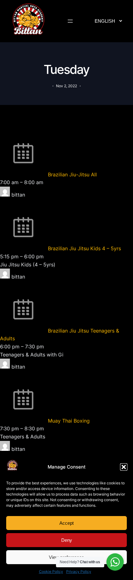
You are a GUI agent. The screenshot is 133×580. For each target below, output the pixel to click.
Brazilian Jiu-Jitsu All (72, 174)
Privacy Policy (78, 571)
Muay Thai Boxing (69, 421)
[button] (124, 467)
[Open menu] (70, 21)
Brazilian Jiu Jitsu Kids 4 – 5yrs (84, 248)
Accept (66, 523)
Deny (66, 540)
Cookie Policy (51, 571)
